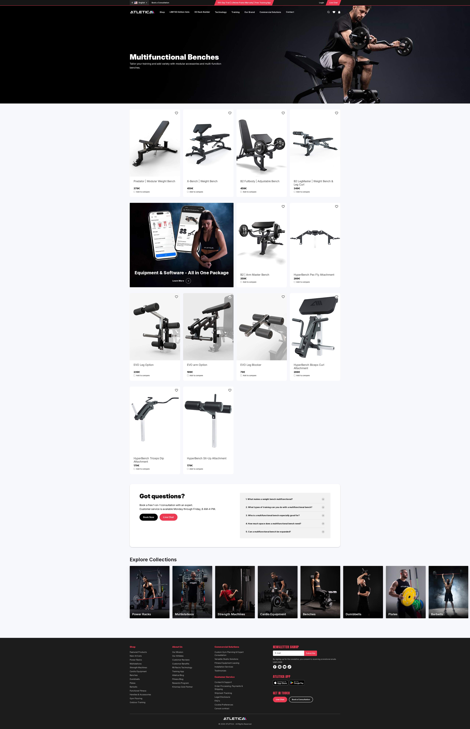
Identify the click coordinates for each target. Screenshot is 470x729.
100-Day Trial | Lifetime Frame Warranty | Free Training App (244, 3)
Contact (290, 12)
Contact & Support (223, 682)
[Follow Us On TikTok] (289, 667)
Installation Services (224, 667)
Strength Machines (138, 667)
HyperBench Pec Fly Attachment (314, 274)
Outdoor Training (138, 702)
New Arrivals (136, 656)
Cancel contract (222, 708)
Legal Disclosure (222, 697)
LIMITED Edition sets (180, 12)
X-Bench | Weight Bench (202, 181)
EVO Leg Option (144, 364)
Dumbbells (135, 679)
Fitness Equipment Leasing (227, 663)
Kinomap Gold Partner (182, 687)
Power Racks (136, 660)
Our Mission (177, 652)
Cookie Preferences (224, 704)
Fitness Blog (177, 679)
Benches (134, 675)
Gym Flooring (136, 698)
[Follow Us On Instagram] (280, 667)
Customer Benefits (180, 663)
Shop (162, 12)
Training (235, 12)
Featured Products (138, 652)
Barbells (133, 687)
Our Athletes (178, 656)
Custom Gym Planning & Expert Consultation (229, 653)
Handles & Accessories (140, 694)
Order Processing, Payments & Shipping (229, 687)
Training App (178, 671)
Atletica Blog (178, 675)
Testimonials (220, 670)
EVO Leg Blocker (250, 364)
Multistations (135, 663)
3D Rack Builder (202, 12)
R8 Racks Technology (182, 667)
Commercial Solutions (270, 12)
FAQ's (217, 701)
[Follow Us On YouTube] (284, 667)
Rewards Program (180, 683)
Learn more (277, 662)
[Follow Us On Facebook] (275, 667)
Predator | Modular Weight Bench (154, 181)
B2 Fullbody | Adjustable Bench (259, 181)
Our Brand (249, 12)
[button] (334, 12)
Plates (132, 683)
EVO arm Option (197, 364)
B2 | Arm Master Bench (254, 274)
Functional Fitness (138, 690)
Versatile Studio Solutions (226, 659)
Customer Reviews (181, 660)
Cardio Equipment (138, 671)
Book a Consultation (160, 3)
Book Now (148, 517)
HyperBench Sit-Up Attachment (206, 458)
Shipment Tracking (223, 693)
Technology (221, 12)
